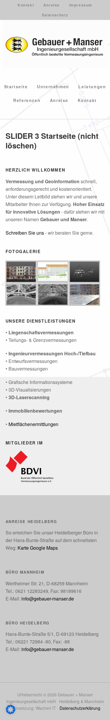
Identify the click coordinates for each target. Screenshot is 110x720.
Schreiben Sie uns (25, 232)
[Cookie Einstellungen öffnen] (10, 712)
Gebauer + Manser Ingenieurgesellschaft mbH (55, 44)
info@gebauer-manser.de (47, 598)
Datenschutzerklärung (80, 708)
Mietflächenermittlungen (33, 424)
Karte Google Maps (38, 547)
